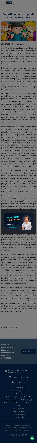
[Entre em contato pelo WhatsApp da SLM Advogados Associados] (32, 438)
